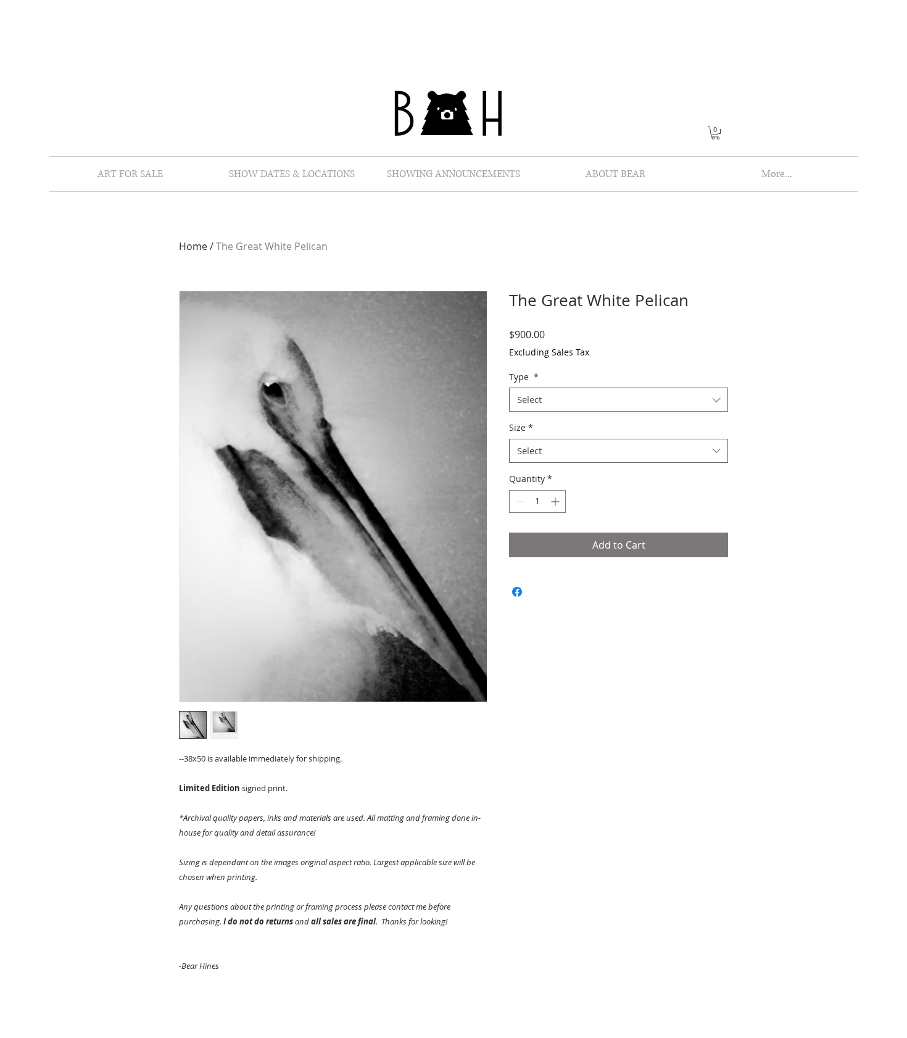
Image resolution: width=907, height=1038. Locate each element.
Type (524, 377)
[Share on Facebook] (517, 591)
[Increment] (556, 501)
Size (521, 427)
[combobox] (618, 400)
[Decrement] (518, 501)
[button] (715, 133)
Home (193, 246)
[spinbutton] (537, 501)
